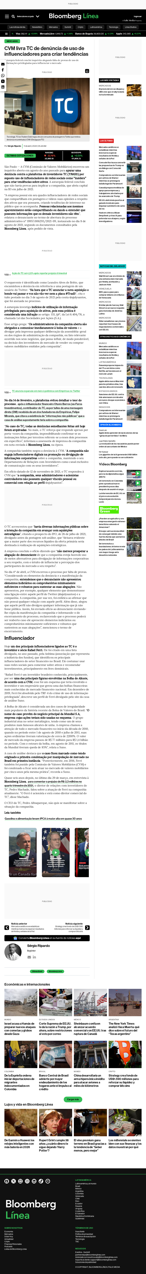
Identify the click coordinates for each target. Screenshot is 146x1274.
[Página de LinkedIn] (34, 1181)
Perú (77, 1201)
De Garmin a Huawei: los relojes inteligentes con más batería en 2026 (19, 1144)
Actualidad (8, 1239)
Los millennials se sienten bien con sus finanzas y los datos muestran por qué (125, 1144)
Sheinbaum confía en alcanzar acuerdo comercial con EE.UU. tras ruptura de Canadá (90, 1029)
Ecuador (79, 1203)
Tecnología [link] (113, 27)
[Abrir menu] (7, 17)
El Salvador (80, 1213)
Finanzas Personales (13, 1244)
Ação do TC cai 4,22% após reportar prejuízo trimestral (39, 273)
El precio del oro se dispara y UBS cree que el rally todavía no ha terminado (111, 92)
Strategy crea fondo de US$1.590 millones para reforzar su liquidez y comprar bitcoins (68, 929)
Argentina (79, 1191)
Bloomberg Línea (55, 971)
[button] (87, 71)
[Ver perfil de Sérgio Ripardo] (15, 952)
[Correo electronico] (29, 957)
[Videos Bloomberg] (120, 464)
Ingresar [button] (138, 16)
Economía (8, 1231)
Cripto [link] (80, 27)
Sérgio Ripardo (14, 146)
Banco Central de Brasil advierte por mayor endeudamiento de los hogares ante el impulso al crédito (55, 1082)
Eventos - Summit (82, 1252)
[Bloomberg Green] (120, 510)
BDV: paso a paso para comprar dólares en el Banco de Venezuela (111, 295)
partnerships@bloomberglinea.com (90, 1255)
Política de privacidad (84, 1234)
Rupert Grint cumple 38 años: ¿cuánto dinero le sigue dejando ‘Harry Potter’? (54, 1145)
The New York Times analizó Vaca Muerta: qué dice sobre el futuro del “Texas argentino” (124, 1029)
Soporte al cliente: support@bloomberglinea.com (95, 1260)
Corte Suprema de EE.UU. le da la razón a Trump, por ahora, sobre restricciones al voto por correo (55, 1029)
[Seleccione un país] (37, 17)
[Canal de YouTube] (20, 1181)
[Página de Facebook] (6, 1181)
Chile (77, 1198)
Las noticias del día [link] (17, 27)
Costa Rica (79, 1211)
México (78, 1188)
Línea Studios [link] (130, 27)
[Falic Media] (124, 21)
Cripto (7, 1241)
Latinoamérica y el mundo (85, 1183)
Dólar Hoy (8, 1236)
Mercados (12, 41)
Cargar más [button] (73, 1099)
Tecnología (80, 1239)
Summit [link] (68, 27)
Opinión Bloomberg (110, 425)
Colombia (79, 1193)
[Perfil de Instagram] (27, 1181)
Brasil (77, 1186)
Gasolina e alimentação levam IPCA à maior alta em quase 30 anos (43, 818)
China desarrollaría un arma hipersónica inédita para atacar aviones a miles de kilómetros (89, 1080)
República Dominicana (84, 1216)
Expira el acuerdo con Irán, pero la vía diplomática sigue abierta (111, 474)
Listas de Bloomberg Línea (15, 1249)
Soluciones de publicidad (85, 1262)
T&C (77, 1241)
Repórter (31, 950)
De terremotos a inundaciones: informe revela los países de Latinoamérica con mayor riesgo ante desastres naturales (112, 549)
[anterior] (6, 927)
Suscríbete (79, 1231)
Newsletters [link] (37, 27)
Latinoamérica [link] (96, 27)
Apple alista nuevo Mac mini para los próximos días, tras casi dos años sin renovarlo (111, 384)
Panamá (78, 1206)
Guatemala (79, 1218)
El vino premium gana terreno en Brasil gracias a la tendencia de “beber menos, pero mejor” (90, 1145)
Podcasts (8, 1246)
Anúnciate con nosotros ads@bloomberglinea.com (96, 1257)
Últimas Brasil (37, 971)
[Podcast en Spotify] (47, 1181)
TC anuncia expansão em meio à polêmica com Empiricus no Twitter (46, 391)
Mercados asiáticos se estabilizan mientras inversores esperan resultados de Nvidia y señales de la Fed (27, 929)
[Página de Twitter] (13, 1181)
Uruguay (78, 1208)
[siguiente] (87, 927)
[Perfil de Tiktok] (41, 1181)
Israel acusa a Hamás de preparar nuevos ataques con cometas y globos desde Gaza (20, 1029)
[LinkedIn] (34, 957)
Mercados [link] (53, 27)
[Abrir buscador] (13, 17)
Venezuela (79, 1196)
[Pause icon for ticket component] (6, 34)
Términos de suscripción (85, 1236)
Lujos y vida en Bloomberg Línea (28, 1104)
